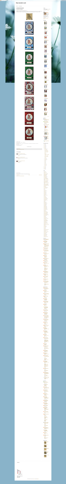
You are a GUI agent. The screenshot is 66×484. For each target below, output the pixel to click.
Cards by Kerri (45, 107)
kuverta (44, 196)
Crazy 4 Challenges (46, 276)
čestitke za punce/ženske (46, 182)
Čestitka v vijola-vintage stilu (48, 452)
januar (45, 165)
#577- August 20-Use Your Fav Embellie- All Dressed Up (46, 251)
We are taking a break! (46, 346)
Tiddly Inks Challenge (46, 422)
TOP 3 (44, 227)
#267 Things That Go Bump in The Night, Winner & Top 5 (46, 356)
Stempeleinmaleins (46, 98)
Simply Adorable (45, 220)
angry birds (45, 172)
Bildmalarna (45, 174)
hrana (44, 191)
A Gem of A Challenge (46, 315)
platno (44, 210)
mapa (44, 200)
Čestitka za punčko (48, 448)
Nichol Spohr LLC (46, 129)
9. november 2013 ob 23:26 (22, 153)
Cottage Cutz (45, 176)
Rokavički (45, 153)
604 (44, 305)
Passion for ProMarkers (46, 293)
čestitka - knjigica (45, 178)
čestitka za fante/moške (46, 179)
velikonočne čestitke (46, 231)
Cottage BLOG (45, 75)
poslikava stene (45, 213)
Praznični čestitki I (46, 150)
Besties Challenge (46, 405)
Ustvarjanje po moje (46, 35)
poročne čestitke (45, 212)
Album (44, 171)
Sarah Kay (45, 217)
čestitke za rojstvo (45, 184)
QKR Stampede (45, 262)
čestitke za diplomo (46, 180)
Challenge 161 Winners (46, 351)
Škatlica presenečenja (46, 224)
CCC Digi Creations (46, 411)
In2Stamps (45, 192)
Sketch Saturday (45, 260)
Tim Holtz (45, 226)
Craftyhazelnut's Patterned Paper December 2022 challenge (46, 409)
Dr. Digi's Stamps (45, 187)
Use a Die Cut (45, 242)
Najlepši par (45, 206)
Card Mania (45, 432)
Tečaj (44, 225)
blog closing (45, 284)
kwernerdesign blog (46, 121)
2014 (44, 147)
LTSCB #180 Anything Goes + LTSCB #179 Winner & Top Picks (46, 398)
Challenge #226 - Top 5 (46, 378)
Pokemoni (45, 211)
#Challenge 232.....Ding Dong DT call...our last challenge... (46, 423)
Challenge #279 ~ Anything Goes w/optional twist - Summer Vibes (46, 320)
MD (44, 201)
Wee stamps (45, 234)
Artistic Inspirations (46, 370)
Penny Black (45, 208)
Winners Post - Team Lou (46, 359)
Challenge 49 (45, 435)
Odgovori (19, 155)
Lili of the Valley (19, 149)
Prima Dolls (45, 215)
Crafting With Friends (46, 368)
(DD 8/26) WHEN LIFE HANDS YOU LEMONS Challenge (46, 302)
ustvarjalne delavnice (46, 229)
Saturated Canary (45, 218)
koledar (44, 194)
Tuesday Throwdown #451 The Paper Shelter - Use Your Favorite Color (46, 282)
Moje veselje (45, 21)
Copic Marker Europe (46, 89)
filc (44, 189)
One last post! (45, 279)
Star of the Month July (46, 248)
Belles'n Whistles (45, 173)
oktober (45, 158)
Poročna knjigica (47, 441)
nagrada (45, 205)
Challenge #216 (45, 401)
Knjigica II (45, 157)
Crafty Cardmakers (46, 355)
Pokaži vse (48, 68)
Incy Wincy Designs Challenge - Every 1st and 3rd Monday (46, 341)
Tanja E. (19, 153)
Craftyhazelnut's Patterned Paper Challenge (45, 408)
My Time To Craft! (46, 337)
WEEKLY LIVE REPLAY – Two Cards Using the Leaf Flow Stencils (46, 122)
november (46, 149)
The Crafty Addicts (46, 425)
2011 (44, 167)
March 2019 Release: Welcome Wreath (48, 138)
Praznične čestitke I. (46, 156)
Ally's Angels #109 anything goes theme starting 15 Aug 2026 (46, 388)
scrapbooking (45, 219)
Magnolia (45, 199)
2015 (44, 146)
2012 (44, 166)
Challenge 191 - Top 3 (46, 326)
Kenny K (45, 193)
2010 (44, 168)
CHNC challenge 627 (46, 272)
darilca (44, 186)
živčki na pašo (45, 49)
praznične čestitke (22, 149)
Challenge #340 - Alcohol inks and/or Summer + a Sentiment (46, 332)
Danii (47, 12)
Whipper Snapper (45, 236)
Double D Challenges (46, 301)
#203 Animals (45, 385)
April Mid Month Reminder (46, 428)
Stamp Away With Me (46, 136)
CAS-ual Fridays (45, 375)
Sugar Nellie (45, 222)
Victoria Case (45, 232)
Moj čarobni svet (21, 3)
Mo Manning (45, 203)
